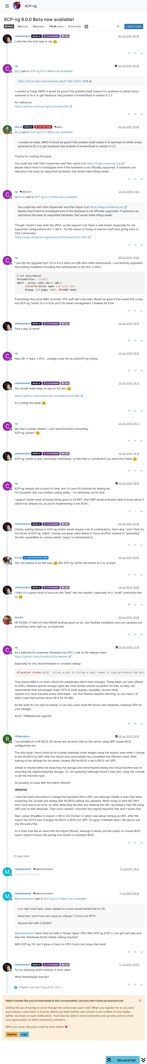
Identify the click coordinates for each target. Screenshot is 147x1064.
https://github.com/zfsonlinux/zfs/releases (41, 656)
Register (12, 1034)
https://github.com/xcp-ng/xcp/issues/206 (42, 106)
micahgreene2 (23, 869)
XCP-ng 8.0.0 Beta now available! (51, 71)
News (10, 26)
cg (16, 65)
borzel (18, 557)
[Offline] (9, 129)
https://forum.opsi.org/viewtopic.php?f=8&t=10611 (50, 81)
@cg (59, 126)
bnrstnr (19, 617)
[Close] (140, 1001)
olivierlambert (22, 36)
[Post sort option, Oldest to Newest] (118, 26)
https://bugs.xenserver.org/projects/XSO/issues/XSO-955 (51, 237)
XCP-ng (31, 6)
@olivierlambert (44, 869)
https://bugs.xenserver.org (103, 163)
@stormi (26, 191)
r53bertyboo (22, 736)
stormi (18, 126)
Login (24, 1034)
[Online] (9, 38)
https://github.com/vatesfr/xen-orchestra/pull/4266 (47, 395)
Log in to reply (133, 26)
